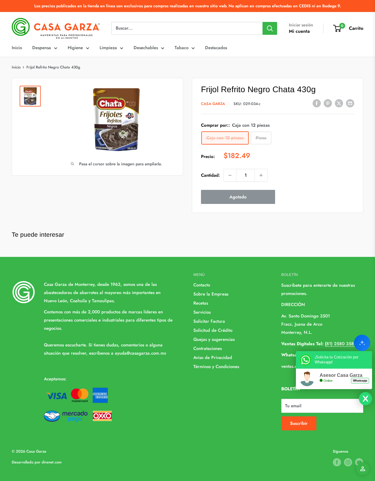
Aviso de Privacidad (212, 357)
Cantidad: (210, 175)
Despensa (41, 47)
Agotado (238, 197)
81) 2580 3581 (340, 344)
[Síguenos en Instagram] (348, 462)
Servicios (202, 312)
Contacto (201, 285)
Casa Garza (213, 103)
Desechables (146, 47)
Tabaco (181, 47)
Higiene (75, 47)
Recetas (200, 303)
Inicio (17, 47)
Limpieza (108, 47)
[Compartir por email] (350, 103)
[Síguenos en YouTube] (359, 462)
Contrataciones (207, 348)
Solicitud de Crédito (212, 330)
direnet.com (52, 462)
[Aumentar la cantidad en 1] (261, 175)
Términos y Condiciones (216, 366)
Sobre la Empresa (211, 294)
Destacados (216, 47)
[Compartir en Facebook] (317, 103)
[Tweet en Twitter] (339, 103)
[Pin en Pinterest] (328, 103)
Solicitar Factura (209, 321)
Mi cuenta (299, 31)
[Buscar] (269, 28)
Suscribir (299, 423)
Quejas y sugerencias (214, 339)
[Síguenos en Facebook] (337, 462)
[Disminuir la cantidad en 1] (230, 175)
